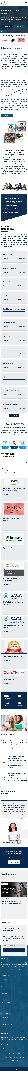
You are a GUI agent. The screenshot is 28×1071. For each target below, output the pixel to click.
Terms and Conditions (6, 1013)
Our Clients (4, 1010)
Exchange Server (8, 363)
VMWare (13, 1060)
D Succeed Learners (21, 1069)
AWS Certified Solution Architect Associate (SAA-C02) (14, 490)
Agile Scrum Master (9, 548)
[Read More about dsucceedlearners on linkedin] (18, 1054)
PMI (10, 1057)
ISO (4, 377)
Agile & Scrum (7, 255)
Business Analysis (9, 282)
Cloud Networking (9, 323)
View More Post (5, 922)
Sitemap (3, 1027)
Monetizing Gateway (6, 1024)
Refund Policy (4, 1020)
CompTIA (22, 1057)
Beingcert (23, 1060)
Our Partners (4, 1006)
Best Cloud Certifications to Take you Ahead (17, 774)
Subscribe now (14, 949)
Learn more (19, 26)
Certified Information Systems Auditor (13, 603)
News (2, 990)
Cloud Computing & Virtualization (14, 309)
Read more (21, 258)
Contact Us (4, 997)
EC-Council (15, 1057)
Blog (2, 986)
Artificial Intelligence (9, 268)
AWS (18, 1060)
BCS (25, 1059)
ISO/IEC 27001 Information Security (11, 519)
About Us (3, 979)
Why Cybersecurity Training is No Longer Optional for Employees (12, 902)
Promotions (4, 993)
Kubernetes (6, 1060)
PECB (21, 1059)
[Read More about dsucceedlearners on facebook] (10, 1054)
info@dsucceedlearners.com (8, 1048)
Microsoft (6, 1059)
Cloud (5, 295)
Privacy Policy (5, 1017)
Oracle (11, 1059)
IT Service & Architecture (11, 390)
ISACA (5, 1057)
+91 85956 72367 (5, 1044)
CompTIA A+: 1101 (9, 679)
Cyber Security (7, 350)
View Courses (7, 26)
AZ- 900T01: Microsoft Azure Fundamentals (12, 579)
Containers (6, 336)
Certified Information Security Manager (13, 626)
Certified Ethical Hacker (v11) (12, 656)
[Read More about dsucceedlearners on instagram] (14, 1054)
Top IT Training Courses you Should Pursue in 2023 (16, 757)
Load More (14, 415)
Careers (3, 983)
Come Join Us (14, 862)
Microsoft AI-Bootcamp (10, 404)
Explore (7, 115)
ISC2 (16, 1059)
